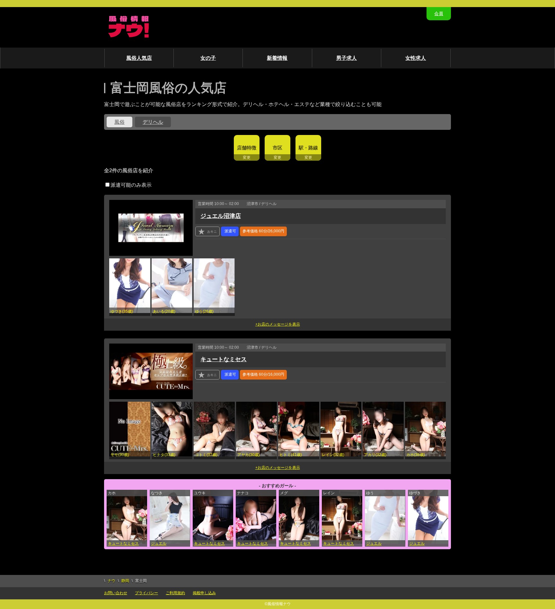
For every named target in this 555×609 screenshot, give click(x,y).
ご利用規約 (175, 593)
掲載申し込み (204, 593)
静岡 (125, 580)
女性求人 (415, 58)
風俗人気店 (139, 58)
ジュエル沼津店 (220, 216)
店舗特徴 (246, 147)
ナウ (111, 580)
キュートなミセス (223, 359)
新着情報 (277, 58)
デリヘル (153, 122)
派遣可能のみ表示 (131, 185)
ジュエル (158, 543)
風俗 (119, 122)
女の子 (208, 58)
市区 (277, 147)
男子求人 (346, 58)
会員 (438, 13)
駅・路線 (308, 147)
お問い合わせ (115, 593)
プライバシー (146, 593)
